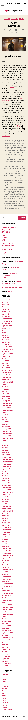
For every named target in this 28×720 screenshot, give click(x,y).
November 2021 (7, 433)
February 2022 (6, 426)
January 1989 (6, 663)
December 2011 (7, 576)
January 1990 (6, 656)
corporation (7, 156)
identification (16, 172)
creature (9, 157)
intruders (10, 173)
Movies (21, 18)
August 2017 (6, 534)
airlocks (17, 147)
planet (14, 184)
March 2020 (6, 480)
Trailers (4, 707)
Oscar (21, 179)
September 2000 (7, 614)
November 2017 (7, 530)
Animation (5, 674)
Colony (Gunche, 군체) (5, 238)
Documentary (6, 684)
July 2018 (5, 513)
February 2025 (7, 342)
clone (17, 152)
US (23, 205)
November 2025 (7, 321)
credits (24, 157)
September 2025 (7, 326)
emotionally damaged (10, 164)
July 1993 (5, 642)
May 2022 (5, 419)
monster (18, 177)
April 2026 (5, 309)
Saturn (22, 193)
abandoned (7, 140)
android (11, 149)
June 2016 (5, 560)
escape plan (19, 164)
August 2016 (6, 558)
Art (3, 677)
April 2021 (5, 450)
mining (5, 177)
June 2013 (5, 572)
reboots (18, 189)
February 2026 (7, 314)
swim (5, 203)
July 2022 (5, 415)
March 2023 (6, 396)
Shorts (4, 700)
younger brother (14, 208)
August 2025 (6, 328)
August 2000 (6, 616)
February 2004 (7, 605)
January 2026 (6, 316)
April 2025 (5, 337)
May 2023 (5, 391)
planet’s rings (20, 184)
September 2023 (7, 382)
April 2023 (5, 394)
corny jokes (17, 154)
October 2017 (6, 532)
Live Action (15, 18)
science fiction (20, 194)
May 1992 (5, 647)
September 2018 (7, 511)
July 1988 (5, 666)
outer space (20, 182)
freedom (22, 168)
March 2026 (6, 311)
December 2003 (7, 607)
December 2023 (7, 375)
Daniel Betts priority (15, 159)
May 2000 (5, 619)
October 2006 (6, 595)
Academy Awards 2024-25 (15, 142)
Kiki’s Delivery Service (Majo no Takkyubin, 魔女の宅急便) (9, 230)
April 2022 (5, 422)
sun (17, 201)
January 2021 (6, 457)
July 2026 (5, 302)
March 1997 (5, 628)
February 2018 (6, 525)
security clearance (9, 196)
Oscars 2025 (12, 182)
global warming (20, 170)
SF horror (19, 196)
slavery (6, 200)
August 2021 (6, 440)
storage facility (11, 201)
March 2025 (6, 340)
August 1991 (6, 649)
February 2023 (7, 398)
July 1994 (5, 635)
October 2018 (6, 508)
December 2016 (7, 548)
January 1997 (6, 630)
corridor (13, 156)
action (12, 145)
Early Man (5, 253)
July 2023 (5, 387)
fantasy (22, 166)
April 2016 (5, 562)
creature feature (16, 157)
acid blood (6, 145)
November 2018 (7, 506)
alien (21, 147)
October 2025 (6, 323)
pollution (6, 186)
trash (19, 203)
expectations (7, 166)
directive (10, 163)
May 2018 (5, 518)
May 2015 (5, 565)
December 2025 (7, 319)
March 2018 (6, 523)
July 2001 (5, 612)
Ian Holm (10, 172)
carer (5, 152)
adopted (20, 145)
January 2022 (6, 429)
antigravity (17, 149)
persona (9, 184)
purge (23, 187)
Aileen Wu (12, 147)
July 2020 (5, 471)
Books (4, 679)
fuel (9, 170)
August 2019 (6, 494)
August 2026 (6, 300)
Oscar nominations (9, 180)
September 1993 (7, 637)
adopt (15, 145)
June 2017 (5, 539)
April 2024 (5, 365)
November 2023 (7, 377)
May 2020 (5, 476)
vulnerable (11, 207)
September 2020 (7, 466)
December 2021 (7, 431)
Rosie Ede (11, 193)
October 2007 (6, 591)
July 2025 (5, 330)
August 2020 (6, 469)
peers (5, 184)
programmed (17, 187)
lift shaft (11, 175)
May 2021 (5, 447)
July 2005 (5, 598)
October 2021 (6, 436)
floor (12, 168)
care (23, 150)
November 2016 (7, 551)
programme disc (8, 187)
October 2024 (6, 351)
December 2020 (7, 459)
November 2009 (7, 586)
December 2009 (7, 584)
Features (7, 18)
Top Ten (4, 705)
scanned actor (8, 194)
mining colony (12, 177)
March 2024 (6, 368)
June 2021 (5, 445)
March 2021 (5, 452)
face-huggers (15, 166)
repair (5, 191)
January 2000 (6, 621)
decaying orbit (12, 161)
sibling (9, 198)
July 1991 (5, 652)
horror (5, 172)
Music (4, 695)
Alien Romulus (14, 24)
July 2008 (5, 588)
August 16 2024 (21, 30)
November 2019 (7, 487)
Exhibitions (5, 686)
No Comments (15, 32)
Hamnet (9, 291)
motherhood (7, 179)
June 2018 (5, 516)
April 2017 (5, 544)
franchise (17, 168)
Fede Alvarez (7, 168)
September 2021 (7, 438)
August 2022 (6, 412)
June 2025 (5, 333)
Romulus (6, 193)
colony (21, 152)
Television (5, 703)
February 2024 (7, 370)
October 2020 (6, 464)
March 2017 (5, 546)
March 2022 (6, 424)
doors (14, 163)
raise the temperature (10, 189)
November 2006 (7, 593)
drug (18, 163)
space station (12, 200)
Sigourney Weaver (17, 198)
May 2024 (5, 363)
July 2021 (5, 443)
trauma (23, 203)
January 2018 (6, 527)
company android (8, 154)
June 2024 (5, 361)
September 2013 (7, 569)
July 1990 (5, 654)
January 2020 (6, 485)
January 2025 (6, 344)
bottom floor (14, 150)
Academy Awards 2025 (10, 143)
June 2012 (5, 574)
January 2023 (6, 401)
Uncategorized (7, 710)
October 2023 (6, 379)
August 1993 (6, 640)
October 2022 (6, 408)
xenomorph (18, 207)
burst (20, 150)
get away (13, 170)
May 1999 (5, 623)
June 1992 (5, 644)
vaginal (6, 207)
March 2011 (5, 581)
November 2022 (7, 405)
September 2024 (7, 354)
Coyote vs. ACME (7, 249)
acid (23, 143)
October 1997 (6, 626)
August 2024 (6, 356)
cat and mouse (11, 152)
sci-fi (13, 194)
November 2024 (7, 349)
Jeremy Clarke (10, 30)
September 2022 (7, 410)
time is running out (12, 203)
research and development (14, 191)
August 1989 (6, 659)
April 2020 (5, 478)
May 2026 (5, 307)
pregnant (11, 186)
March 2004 (6, 602)
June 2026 (5, 304)
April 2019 (5, 504)
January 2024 (6, 372)
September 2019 (7, 492)
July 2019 (5, 497)
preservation (18, 186)
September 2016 (7, 555)
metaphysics (20, 175)
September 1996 (7, 633)
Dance (4, 681)
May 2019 (5, 501)
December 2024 (7, 347)
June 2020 (5, 473)
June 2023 (5, 389)
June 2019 (5, 499)
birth (9, 150)
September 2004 (7, 600)
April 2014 (5, 567)
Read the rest (6, 136)
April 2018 (5, 520)
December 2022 (7, 403)
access (19, 143)
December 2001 (7, 609)
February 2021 (6, 455)
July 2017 (5, 537)
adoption (6, 147)
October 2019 (6, 490)
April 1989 (5, 661)
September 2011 (7, 579)
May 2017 (5, 541)
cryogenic (6, 159)
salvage (17, 193)
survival (21, 201)
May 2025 (5, 335)
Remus (23, 189)
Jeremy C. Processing (14, 3)
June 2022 (5, 417)
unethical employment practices (13, 205)
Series (4, 698)
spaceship (19, 200)
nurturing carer (15, 179)
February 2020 (7, 483)
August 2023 (6, 384)
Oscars (17, 180)
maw (15, 175)
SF (15, 196)
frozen (5, 170)
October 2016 (6, 553)
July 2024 (5, 358)
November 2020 (7, 462)
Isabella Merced (17, 173)
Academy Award (15, 140)
